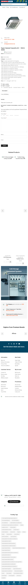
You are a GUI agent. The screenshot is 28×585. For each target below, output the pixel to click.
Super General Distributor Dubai (18, 75)
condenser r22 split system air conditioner (10, 525)
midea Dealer (12, 527)
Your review (4, 118)
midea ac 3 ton (5, 527)
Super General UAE (5, 78)
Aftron (14, 333)
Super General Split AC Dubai (7, 559)
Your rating (3, 113)
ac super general (7, 61)
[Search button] (26, 4)
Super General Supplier (16, 77)
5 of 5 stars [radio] (16, 115)
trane (3, 573)
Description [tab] (4, 90)
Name (2, 134)
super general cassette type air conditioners (11, 74)
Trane (7, 259)
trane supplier (11, 575)
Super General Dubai (5, 77)
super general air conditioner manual (9, 68)
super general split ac (6, 554)
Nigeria (18, 531)
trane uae (18, 575)
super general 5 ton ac (13, 65)
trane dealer (9, 573)
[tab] (4, 90)
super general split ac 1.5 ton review (8, 557)
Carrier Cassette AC (20, 255)
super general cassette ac (7, 71)
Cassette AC (22, 7)
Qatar (3, 534)
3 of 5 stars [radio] (7, 115)
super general (4, 65)
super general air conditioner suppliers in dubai (11, 70)
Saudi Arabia (9, 534)
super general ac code (6, 541)
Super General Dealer (6, 75)
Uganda (3, 577)
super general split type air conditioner (9, 566)
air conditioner (4, 522)
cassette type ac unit (19, 62)
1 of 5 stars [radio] (1, 115)
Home (3, 7)
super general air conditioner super (8, 545)
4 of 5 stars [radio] (11, 115)
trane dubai (4, 575)
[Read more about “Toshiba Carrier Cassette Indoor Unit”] (23, 263)
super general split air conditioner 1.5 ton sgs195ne (11, 561)
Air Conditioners (14, 7)
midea (22, 525)
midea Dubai (16, 529)
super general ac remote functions (8, 543)
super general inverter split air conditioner (10, 552)
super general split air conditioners (8, 564)
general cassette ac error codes (18, 64)
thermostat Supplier (18, 570)
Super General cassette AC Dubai (8, 72)
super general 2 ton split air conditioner (9, 538)
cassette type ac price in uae (7, 62)
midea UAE (12, 531)
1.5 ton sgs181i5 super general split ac (9, 518)
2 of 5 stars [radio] (4, 115)
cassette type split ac (6, 64)
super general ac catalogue (18, 67)
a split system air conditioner (15, 522)
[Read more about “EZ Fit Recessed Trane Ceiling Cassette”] (10, 262)
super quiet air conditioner (7, 570)
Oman (24, 531)
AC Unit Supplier (15, 61)
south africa (16, 534)
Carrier (20, 260)
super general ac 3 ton (6, 67)
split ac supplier (5, 536)
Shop (7, 7)
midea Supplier (5, 531)
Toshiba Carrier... (20, 258)
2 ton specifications (6, 520)
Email (2, 139)
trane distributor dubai (18, 573)
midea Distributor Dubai (6, 529)
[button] (2, 210)
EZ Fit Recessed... (8, 257)
